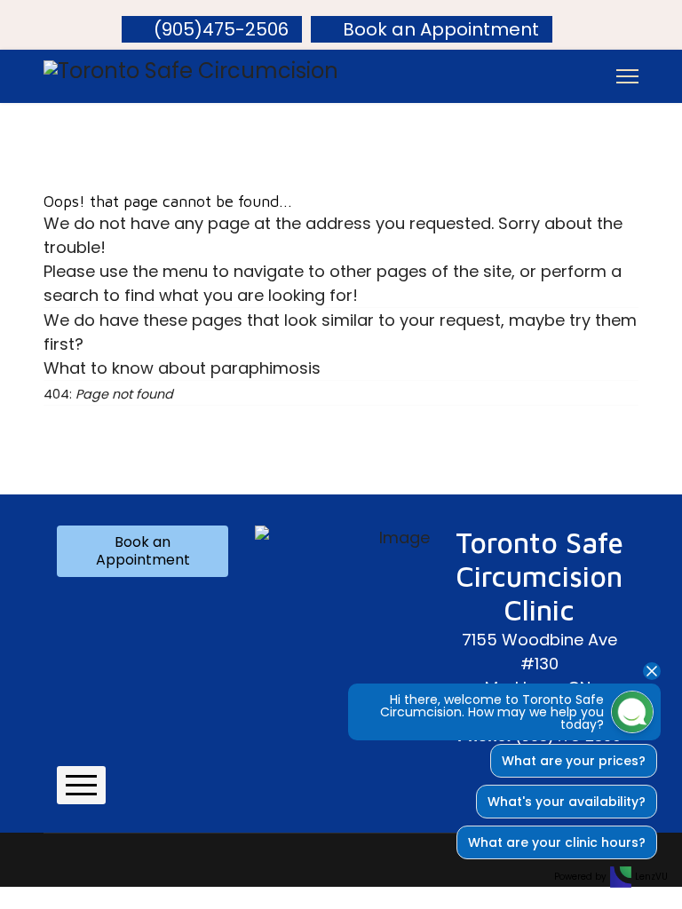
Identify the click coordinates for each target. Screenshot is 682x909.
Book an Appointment (441, 29)
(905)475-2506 (221, 29)
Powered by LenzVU (611, 876)
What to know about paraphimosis (182, 368)
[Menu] (627, 76)
